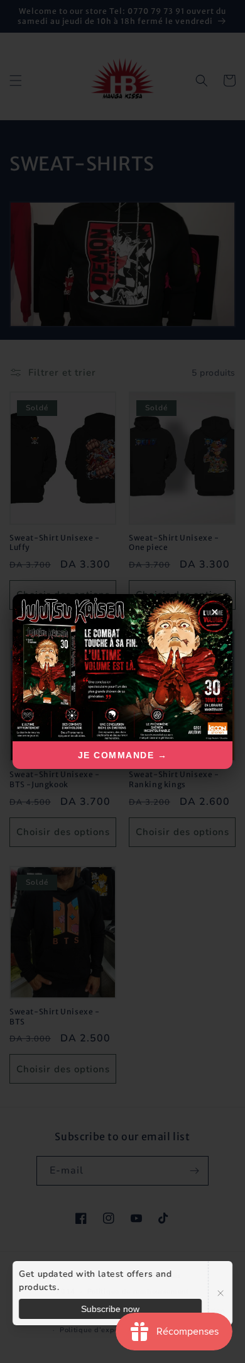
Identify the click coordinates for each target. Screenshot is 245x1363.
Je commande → (123, 755)
